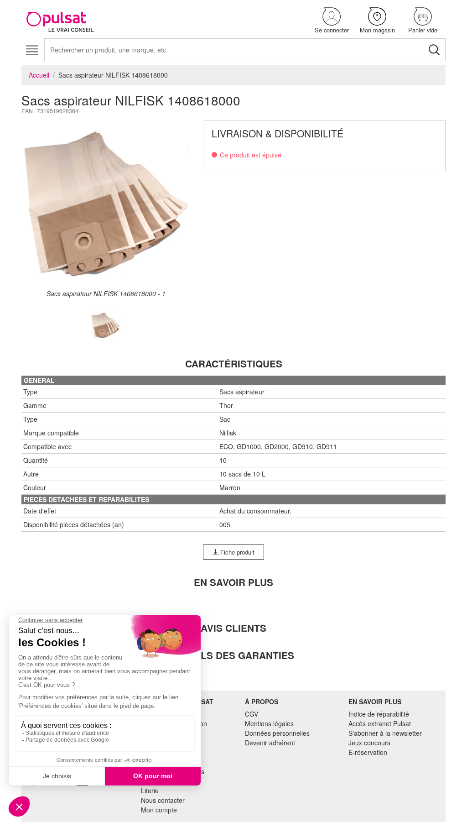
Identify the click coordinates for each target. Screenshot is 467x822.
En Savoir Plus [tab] (233, 582)
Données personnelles (277, 733)
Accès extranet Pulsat (379, 723)
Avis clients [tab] (233, 627)
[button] (331, 21)
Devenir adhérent (270, 742)
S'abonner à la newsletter (385, 733)
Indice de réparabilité (378, 713)
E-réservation (367, 752)
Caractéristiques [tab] (233, 363)
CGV (251, 713)
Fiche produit (236, 552)
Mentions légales (269, 723)
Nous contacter (163, 800)
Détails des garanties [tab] (233, 655)
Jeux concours (369, 742)
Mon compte (159, 809)
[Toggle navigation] (31, 50)
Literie (150, 790)
